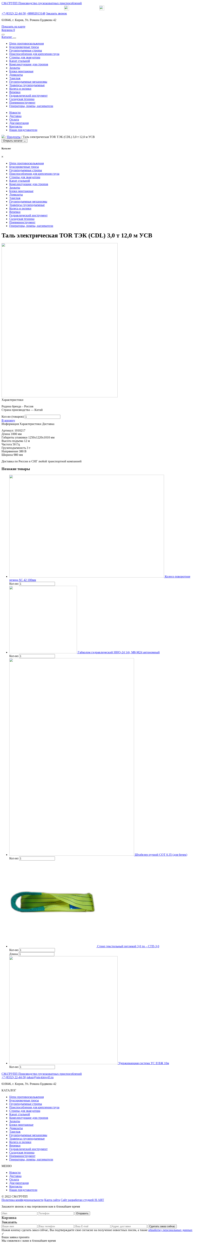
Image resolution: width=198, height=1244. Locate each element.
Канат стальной (19, 60)
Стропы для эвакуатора (24, 57)
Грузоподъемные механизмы (28, 81)
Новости (15, 112)
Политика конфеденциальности (23, 1200)
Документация (19, 123)
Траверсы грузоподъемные (27, 85)
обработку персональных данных (170, 1230)
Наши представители (23, 130)
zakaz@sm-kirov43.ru (40, 1077)
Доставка (15, 116)
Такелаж (14, 78)
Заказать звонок (56, 13)
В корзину (8, 420)
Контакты (15, 126)
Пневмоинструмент (22, 102)
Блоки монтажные (21, 71)
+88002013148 (35, 13)
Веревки (14, 92)
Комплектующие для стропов (28, 64)
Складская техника (21, 99)
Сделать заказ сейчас (162, 1226)
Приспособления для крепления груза (34, 54)
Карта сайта (52, 1200)
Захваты (14, 67)
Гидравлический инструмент (28, 95)
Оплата (14, 119)
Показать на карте (13, 26)
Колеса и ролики (20, 88)
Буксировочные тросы (24, 47)
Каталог (7, 37)
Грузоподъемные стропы (25, 50)
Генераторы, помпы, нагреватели (31, 106)
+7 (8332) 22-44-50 (14, 13)
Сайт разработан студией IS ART (82, 1200)
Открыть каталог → (14, 140)
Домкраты (16, 74)
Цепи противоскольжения (26, 43)
